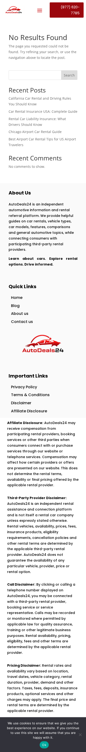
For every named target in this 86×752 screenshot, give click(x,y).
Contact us (22, 321)
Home (16, 297)
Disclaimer (21, 403)
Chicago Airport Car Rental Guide (35, 131)
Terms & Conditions (30, 395)
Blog (15, 305)
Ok (44, 745)
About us (19, 313)
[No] (80, 734)
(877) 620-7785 (70, 10)
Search (69, 75)
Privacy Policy (24, 387)
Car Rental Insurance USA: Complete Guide (43, 111)
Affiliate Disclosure (29, 411)
